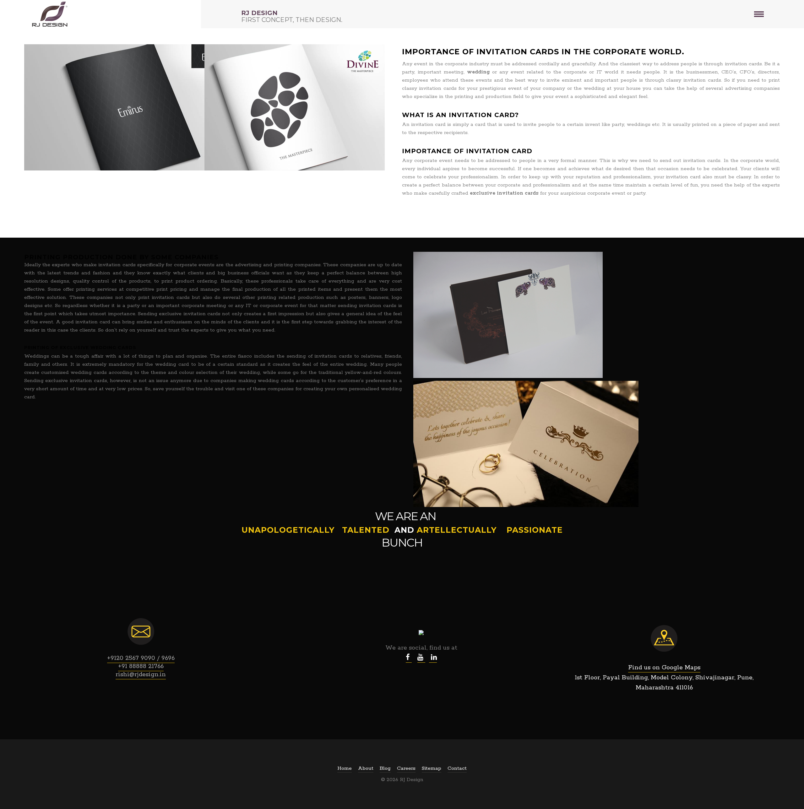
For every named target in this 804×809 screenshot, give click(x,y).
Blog (385, 768)
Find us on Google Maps (664, 667)
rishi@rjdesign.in (141, 674)
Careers (406, 768)
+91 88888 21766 (141, 666)
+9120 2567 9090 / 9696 (141, 658)
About (365, 768)
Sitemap (431, 768)
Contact (457, 768)
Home (344, 768)
